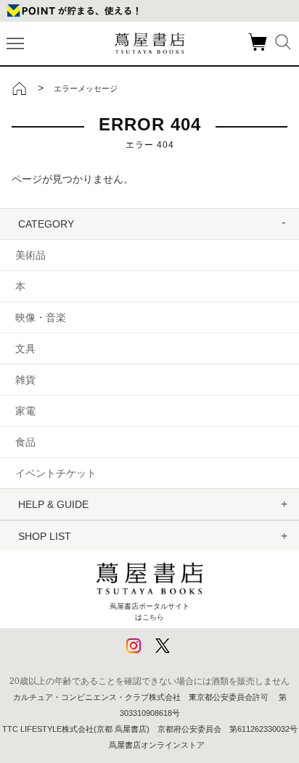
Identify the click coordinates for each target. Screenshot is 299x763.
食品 (25, 442)
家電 (25, 411)
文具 (25, 348)
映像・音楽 (40, 317)
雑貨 (25, 379)
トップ (20, 88)
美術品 (30, 255)
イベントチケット (56, 473)
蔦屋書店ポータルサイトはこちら (149, 611)
